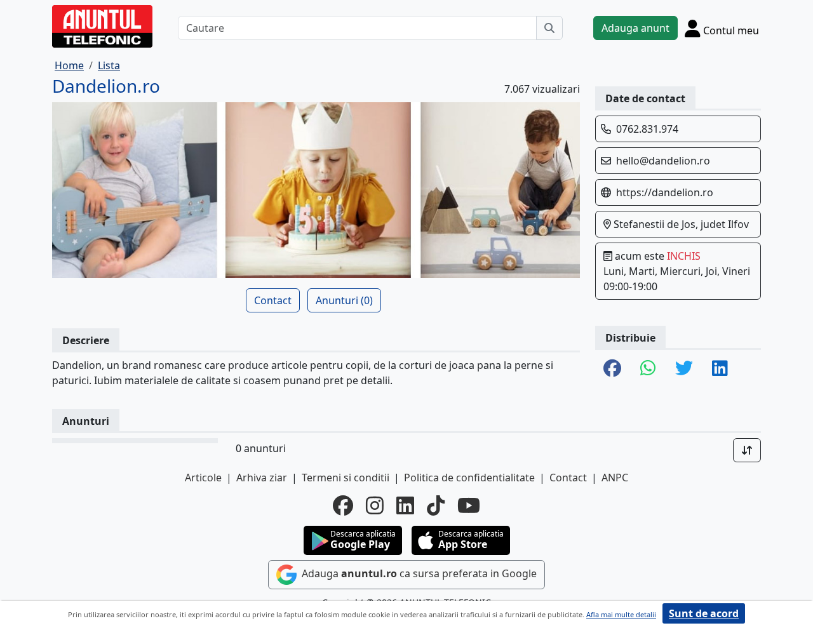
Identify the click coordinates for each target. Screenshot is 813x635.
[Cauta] (549, 28)
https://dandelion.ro (664, 192)
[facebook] (343, 505)
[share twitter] (684, 369)
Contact (273, 300)
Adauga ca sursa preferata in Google (418, 573)
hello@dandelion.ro (663, 161)
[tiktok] (436, 505)
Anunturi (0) (344, 300)
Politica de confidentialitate (469, 478)
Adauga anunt (635, 28)
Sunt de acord (704, 613)
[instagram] (375, 505)
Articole (203, 478)
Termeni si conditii (345, 478)
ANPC (614, 478)
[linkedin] (405, 505)
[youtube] (468, 505)
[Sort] (747, 450)
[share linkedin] (720, 369)
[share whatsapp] (648, 369)
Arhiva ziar (261, 478)
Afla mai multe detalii (621, 614)
